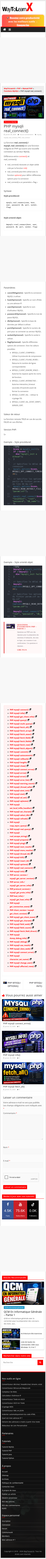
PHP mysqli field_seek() (20, 924)
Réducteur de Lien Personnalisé (14, 1425)
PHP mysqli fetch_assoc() (20, 734)
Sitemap (5, 1475)
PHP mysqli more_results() (21, 850)
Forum (4, 1528)
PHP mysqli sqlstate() (19, 801)
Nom (6, 1147)
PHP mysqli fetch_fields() (21, 741)
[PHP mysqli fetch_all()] (23, 1063)
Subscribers (20, 1213)
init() (25, 168)
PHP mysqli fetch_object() (21, 748)
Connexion (6, 1525)
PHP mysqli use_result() (20, 945)
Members (6, 1536)
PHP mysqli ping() (17, 843)
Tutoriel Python (8, 1458)
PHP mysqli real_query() (20, 829)
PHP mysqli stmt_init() (19, 790)
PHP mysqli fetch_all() (19, 727)
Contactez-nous (8, 1487)
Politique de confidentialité (12, 1483)
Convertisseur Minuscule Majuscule (16, 1388)
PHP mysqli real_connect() (21, 868)
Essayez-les (23, 25)
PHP (19, 88)
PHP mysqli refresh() (19, 818)
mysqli (39, 135)
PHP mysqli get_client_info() (22, 716)
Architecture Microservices (31, 1333)
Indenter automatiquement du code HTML (18, 1414)
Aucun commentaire (26, 135)
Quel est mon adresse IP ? (12, 1418)
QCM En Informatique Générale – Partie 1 (23, 1313)
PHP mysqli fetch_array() (21, 731)
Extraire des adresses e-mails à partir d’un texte (21, 1422)
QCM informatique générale (14, 1308)
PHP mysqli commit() (19, 752)
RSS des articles (8, 1502)
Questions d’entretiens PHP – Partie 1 (27, 627)
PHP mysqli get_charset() (21, 920)
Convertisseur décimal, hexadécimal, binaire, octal (22, 1384)
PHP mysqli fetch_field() (20, 738)
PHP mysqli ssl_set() (18, 797)
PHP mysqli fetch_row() (20, 745)
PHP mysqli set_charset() (20, 811)
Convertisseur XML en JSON (13, 1410)
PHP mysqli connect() (19, 709)
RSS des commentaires (11, 1505)
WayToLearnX (9, 88)
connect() (23, 156)
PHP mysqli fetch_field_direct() (23, 931)
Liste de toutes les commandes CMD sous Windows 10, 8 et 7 (30, 1344)
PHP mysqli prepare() (19, 840)
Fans (7, 1213)
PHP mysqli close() (18, 766)
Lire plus (22, 650)
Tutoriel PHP (7, 1451)
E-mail (6, 1161)
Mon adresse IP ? (8, 1540)
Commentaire (10, 1113)
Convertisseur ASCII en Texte (13, 1403)
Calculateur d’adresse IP (11, 1395)
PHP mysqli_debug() (18, 942)
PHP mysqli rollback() (19, 759)
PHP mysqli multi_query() (21, 724)
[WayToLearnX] (4, 29)
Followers (33, 1213)
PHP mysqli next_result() (20, 847)
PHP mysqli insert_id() (19, 861)
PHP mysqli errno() (18, 773)
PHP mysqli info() (17, 713)
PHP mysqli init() (17, 871)
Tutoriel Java (7, 1454)
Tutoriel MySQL (8, 1447)
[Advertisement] (23, 60)
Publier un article (9, 1494)
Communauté (7, 1532)
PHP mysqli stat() (17, 794)
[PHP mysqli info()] (23, 1032)
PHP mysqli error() (18, 776)
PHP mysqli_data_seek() (20, 949)
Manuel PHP (27, 88)
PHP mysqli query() (18, 720)
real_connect (26, 138)
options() (18, 175)
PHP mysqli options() (19, 864)
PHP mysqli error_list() (19, 780)
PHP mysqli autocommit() (21, 755)
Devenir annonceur (9, 1498)
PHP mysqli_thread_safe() (21, 787)
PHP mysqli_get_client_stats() (22, 917)
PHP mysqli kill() (17, 857)
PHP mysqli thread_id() (20, 854)
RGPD (4, 1508)
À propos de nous (9, 1490)
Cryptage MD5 (7, 1407)
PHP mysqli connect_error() (22, 952)
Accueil (5, 1472)
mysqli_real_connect (10, 138)
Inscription (6, 1521)
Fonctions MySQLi (11, 91)
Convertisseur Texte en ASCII (13, 1399)
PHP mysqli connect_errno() (22, 769)
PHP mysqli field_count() (20, 927)
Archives (5, 1479)
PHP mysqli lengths (18, 762)
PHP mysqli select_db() (20, 815)
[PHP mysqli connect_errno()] (23, 1000)
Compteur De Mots (9, 1392)
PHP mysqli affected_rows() (22, 966)
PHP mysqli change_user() (21, 963)
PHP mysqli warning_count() (22, 783)
